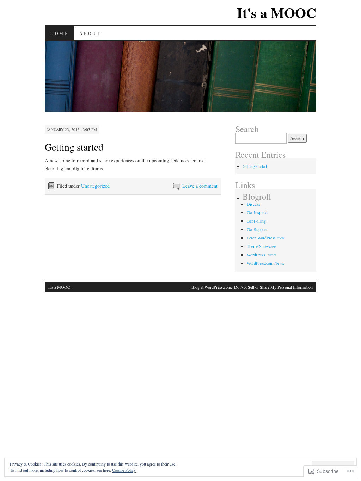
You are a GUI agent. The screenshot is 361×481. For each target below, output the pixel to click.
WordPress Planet (261, 254)
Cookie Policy (124, 470)
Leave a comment (200, 185)
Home (59, 33)
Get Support (257, 229)
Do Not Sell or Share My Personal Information (273, 287)
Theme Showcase (261, 246)
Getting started (74, 147)
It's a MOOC (276, 12)
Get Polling (256, 221)
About (89, 33)
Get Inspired (257, 212)
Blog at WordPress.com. (211, 287)
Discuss (253, 204)
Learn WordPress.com (265, 238)
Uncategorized (95, 185)
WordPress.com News (265, 263)
